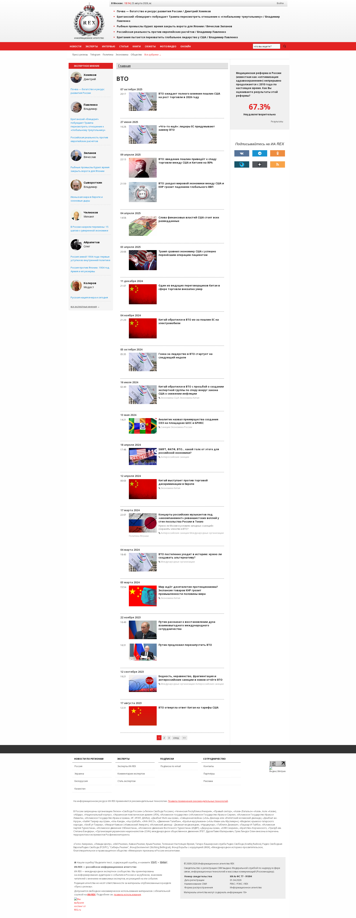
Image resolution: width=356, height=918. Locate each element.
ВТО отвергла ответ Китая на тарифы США (188, 707)
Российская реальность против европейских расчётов (89, 139)
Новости (75, 46)
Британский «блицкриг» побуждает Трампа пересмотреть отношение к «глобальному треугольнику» (88, 124)
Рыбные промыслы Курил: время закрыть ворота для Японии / (174, 26)
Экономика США (170, 397)
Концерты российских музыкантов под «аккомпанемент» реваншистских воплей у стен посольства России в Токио (189, 518)
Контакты (209, 766)
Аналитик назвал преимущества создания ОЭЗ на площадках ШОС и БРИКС (188, 421)
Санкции (165, 427)
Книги (137, 46)
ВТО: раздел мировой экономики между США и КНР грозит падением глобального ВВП (191, 185)
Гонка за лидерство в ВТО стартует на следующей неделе (185, 355)
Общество (136, 54)
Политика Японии (139, 536)
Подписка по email (171, 766)
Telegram (95, 54)
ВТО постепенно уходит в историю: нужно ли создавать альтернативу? (190, 556)
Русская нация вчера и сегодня (89, 297)
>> (184, 737)
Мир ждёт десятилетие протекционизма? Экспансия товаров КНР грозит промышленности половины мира (188, 590)
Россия (78, 766)
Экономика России (181, 427)
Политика (108, 54)
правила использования (127, 894)
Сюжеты (150, 46)
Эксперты (91, 46)
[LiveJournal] (241, 164)
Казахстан (80, 788)
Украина (79, 773)
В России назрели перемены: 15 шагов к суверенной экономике (89, 228)
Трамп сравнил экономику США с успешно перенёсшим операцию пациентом (187, 253)
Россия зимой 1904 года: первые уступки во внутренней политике (90, 258)
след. (176, 737)
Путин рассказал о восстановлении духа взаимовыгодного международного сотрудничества (187, 625)
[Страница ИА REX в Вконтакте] (241, 153)
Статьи (123, 46)
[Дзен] (259, 164)
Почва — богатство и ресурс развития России (87, 91)
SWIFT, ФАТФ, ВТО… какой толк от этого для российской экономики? (189, 451)
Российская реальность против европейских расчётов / (171, 32)
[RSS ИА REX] (277, 164)
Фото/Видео (168, 46)
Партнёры (209, 773)
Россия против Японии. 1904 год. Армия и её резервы (90, 269)
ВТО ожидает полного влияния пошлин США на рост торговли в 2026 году (189, 95)
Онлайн (185, 46)
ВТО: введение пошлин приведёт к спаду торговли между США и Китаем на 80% (188, 160)
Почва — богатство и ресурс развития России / (164, 11)
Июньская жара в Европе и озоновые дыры (87, 198)
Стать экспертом (127, 781)
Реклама (208, 781)
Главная (124, 66)
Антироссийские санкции (175, 457)
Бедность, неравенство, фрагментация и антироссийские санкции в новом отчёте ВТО (190, 678)
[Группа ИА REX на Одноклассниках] (277, 153)
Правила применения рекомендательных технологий (198, 801)
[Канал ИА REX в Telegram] (259, 153)
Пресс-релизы (80, 54)
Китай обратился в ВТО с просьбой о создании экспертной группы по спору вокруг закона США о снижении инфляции (191, 390)
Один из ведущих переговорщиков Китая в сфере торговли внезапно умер (189, 287)
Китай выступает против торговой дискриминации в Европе (183, 482)
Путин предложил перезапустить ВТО (185, 645)
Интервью (108, 46)
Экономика (122, 54)
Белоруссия (81, 781)
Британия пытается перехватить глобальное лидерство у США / (177, 37)
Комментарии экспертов (131, 773)
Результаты (277, 121)
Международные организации (207, 533)
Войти (280, 3)
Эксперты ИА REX (127, 766)
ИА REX (91, 894)
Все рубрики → (152, 54)
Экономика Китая (189, 397)
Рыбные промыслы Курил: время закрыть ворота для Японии (90, 169)
